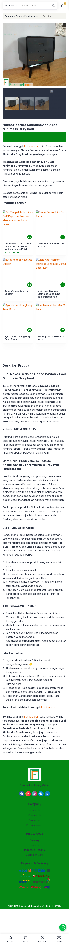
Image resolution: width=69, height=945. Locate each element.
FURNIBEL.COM (34, 906)
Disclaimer (35, 820)
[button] (34, 71)
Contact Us (34, 815)
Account (42, 941)
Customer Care (34, 854)
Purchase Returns (34, 849)
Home (10, 941)
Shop (25, 941)
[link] (18, 225)
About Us (34, 810)
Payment (35, 845)
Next (62, 62)
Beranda (9, 16)
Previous (7, 62)
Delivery (34, 840)
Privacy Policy (34, 825)
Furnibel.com (48, 707)
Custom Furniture (24, 16)
